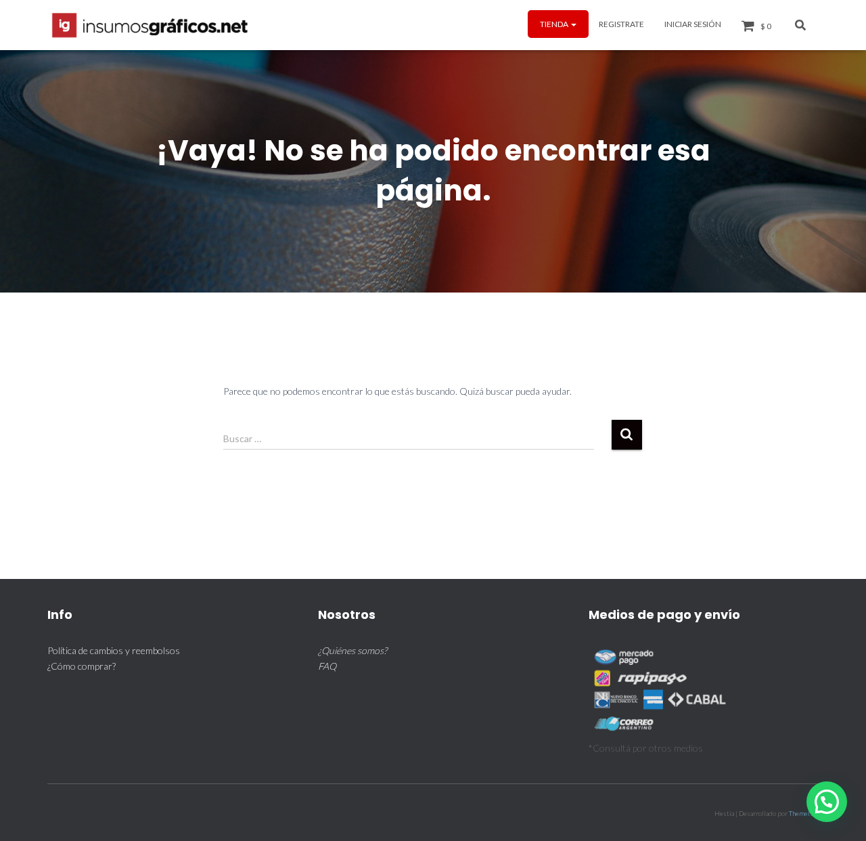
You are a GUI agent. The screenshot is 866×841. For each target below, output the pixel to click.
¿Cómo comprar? (81, 666)
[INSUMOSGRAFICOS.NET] (151, 25)
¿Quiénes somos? (352, 650)
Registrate (621, 24)
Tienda (555, 24)
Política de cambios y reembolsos (113, 650)
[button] (573, 24)
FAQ (327, 666)
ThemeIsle (804, 813)
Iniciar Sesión (692, 24)
